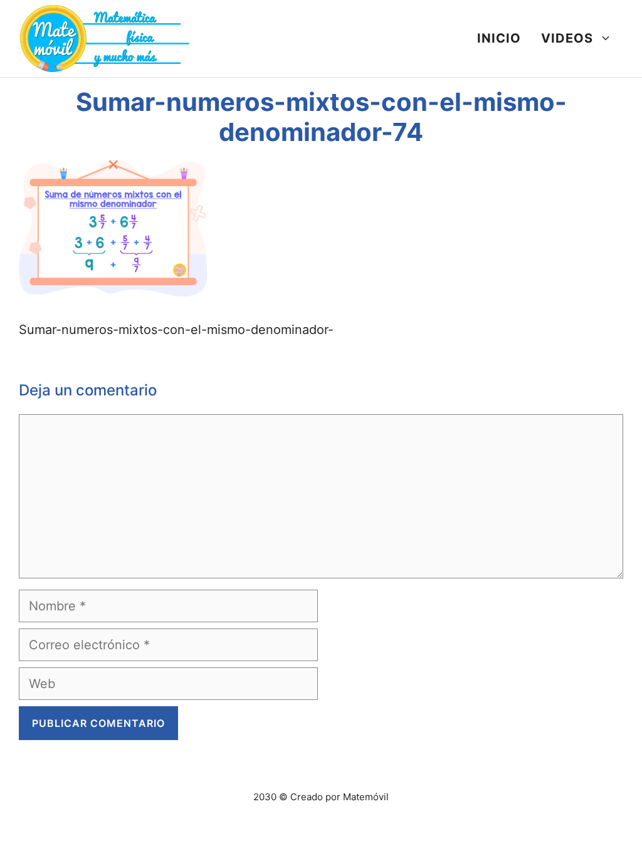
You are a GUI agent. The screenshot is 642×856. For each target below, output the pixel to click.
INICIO (499, 38)
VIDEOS (567, 38)
